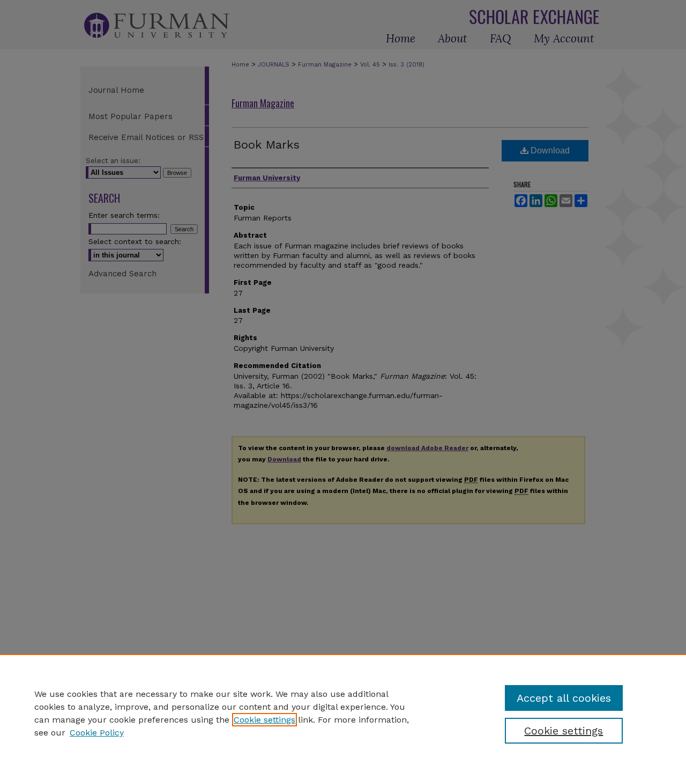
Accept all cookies (564, 698)
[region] (343, 713)
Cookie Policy (97, 732)
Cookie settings (264, 720)
